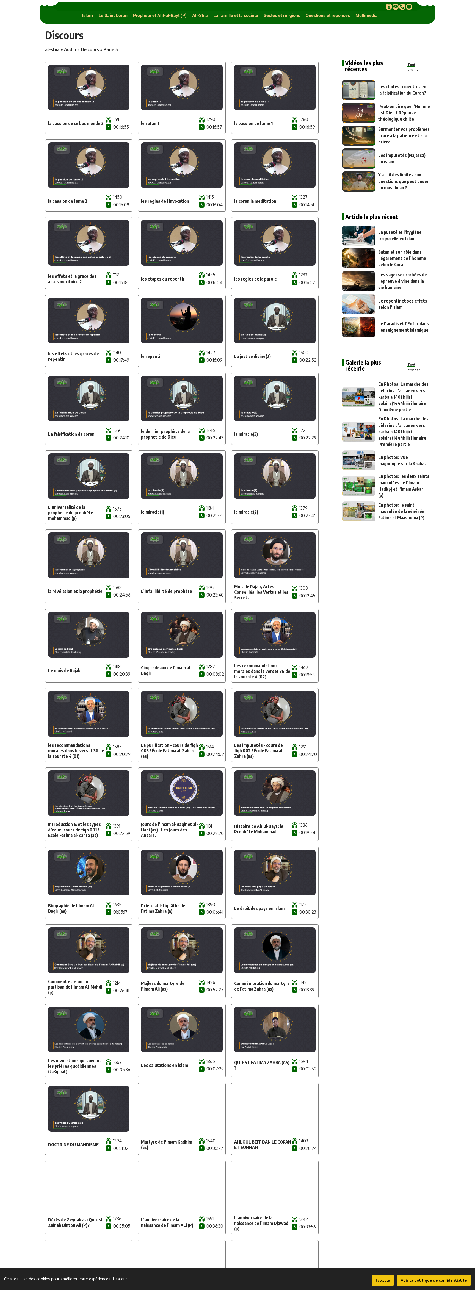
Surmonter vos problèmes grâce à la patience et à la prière (404, 135)
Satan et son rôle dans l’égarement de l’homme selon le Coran (402, 258)
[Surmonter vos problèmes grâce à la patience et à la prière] (358, 136)
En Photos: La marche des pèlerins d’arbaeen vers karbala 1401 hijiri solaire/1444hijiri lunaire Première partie (403, 431)
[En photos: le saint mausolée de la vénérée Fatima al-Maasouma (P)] (358, 511)
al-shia (52, 49)
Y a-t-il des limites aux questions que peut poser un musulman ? (403, 181)
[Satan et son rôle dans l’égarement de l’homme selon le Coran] (358, 258)
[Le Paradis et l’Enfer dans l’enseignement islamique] (358, 327)
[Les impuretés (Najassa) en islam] (358, 158)
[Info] (389, 7)
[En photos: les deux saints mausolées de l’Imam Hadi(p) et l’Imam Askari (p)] (358, 486)
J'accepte (383, 1280)
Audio (70, 49)
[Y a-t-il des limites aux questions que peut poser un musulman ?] (358, 181)
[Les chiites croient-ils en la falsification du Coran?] (358, 90)
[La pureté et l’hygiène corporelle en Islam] (358, 236)
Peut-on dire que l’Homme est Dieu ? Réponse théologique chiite (404, 113)
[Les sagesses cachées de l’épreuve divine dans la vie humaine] (358, 281)
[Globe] (409, 7)
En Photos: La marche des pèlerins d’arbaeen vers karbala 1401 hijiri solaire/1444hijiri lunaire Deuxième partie (403, 396)
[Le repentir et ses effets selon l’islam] (358, 304)
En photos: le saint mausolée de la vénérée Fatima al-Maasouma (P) (401, 511)
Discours (90, 49)
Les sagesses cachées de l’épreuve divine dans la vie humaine (402, 281)
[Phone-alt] (402, 7)
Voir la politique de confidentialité (434, 1280)
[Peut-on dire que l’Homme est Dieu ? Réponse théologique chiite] (358, 113)
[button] (87, 15)
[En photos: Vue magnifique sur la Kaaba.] (358, 460)
